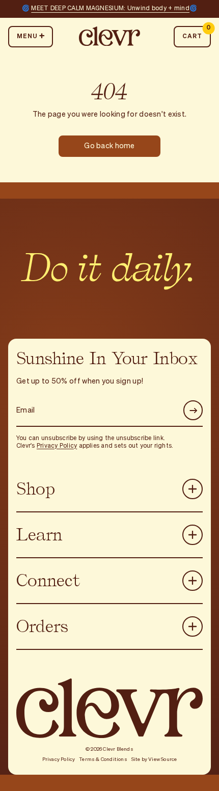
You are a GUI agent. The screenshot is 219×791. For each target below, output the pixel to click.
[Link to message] (109, 9)
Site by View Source (154, 759)
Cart (196, 33)
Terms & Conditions (103, 759)
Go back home (109, 146)
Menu (27, 37)
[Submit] (193, 410)
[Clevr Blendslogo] (109, 36)
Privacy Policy (57, 446)
